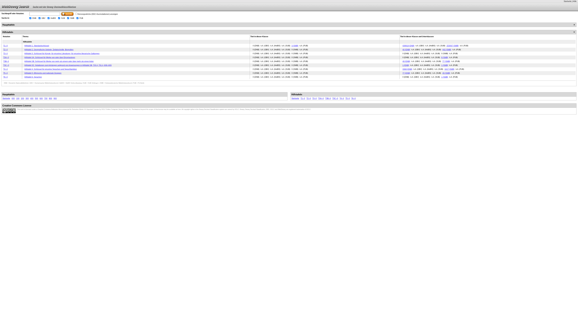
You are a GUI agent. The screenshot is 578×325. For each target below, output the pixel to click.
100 (17, 98)
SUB (63, 18)
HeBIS (53, 18)
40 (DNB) (406, 50)
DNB (34, 18)
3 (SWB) (295, 46)
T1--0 (5, 46)
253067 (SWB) (453, 46)
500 (36, 98)
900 (55, 98)
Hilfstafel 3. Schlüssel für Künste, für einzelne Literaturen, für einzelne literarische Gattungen (61, 54)
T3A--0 (6, 57)
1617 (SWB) (449, 69)
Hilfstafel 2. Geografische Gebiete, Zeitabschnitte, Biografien (48, 50)
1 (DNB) (405, 65)
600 (41, 98)
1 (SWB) (444, 65)
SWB (72, 18)
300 (27, 98)
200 (22, 98)
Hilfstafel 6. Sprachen (33, 77)
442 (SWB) (446, 50)
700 (45, 98)
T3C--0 (6, 65)
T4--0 (5, 69)
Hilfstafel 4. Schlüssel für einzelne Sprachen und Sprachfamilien (50, 69)
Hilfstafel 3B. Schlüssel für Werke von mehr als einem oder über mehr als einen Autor (59, 61)
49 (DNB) (406, 61)
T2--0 (5, 50)
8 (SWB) (444, 57)
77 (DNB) (406, 73)
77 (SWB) (446, 61)
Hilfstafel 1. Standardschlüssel (36, 46)
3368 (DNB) (407, 69)
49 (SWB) (446, 73)
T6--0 (5, 77)
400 (31, 98)
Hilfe (574, 1)
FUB (81, 18)
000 (13, 98)
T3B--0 (6, 61)
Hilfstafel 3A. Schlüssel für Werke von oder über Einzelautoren (49, 57)
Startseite (567, 1)
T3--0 (5, 54)
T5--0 (5, 73)
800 (50, 98)
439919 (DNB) (408, 46)
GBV (43, 18)
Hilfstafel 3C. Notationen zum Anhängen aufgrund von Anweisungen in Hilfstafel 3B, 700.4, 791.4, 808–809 (68, 65)
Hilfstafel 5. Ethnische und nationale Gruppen (42, 73)
